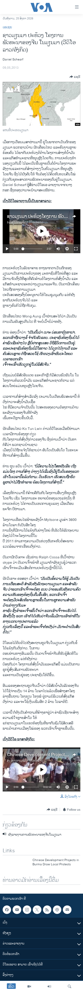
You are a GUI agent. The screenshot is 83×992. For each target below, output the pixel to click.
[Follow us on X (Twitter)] (37, 909)
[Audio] (49, 986)
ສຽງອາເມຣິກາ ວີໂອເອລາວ (27, 222)
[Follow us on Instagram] (27, 909)
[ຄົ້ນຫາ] (69, 986)
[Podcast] (57, 909)
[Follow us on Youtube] (17, 909)
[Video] (29, 986)
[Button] (74, 76)
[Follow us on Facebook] (7, 909)
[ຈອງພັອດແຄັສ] (67, 909)
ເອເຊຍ (7, 27)
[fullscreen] (75, 248)
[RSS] (47, 909)
